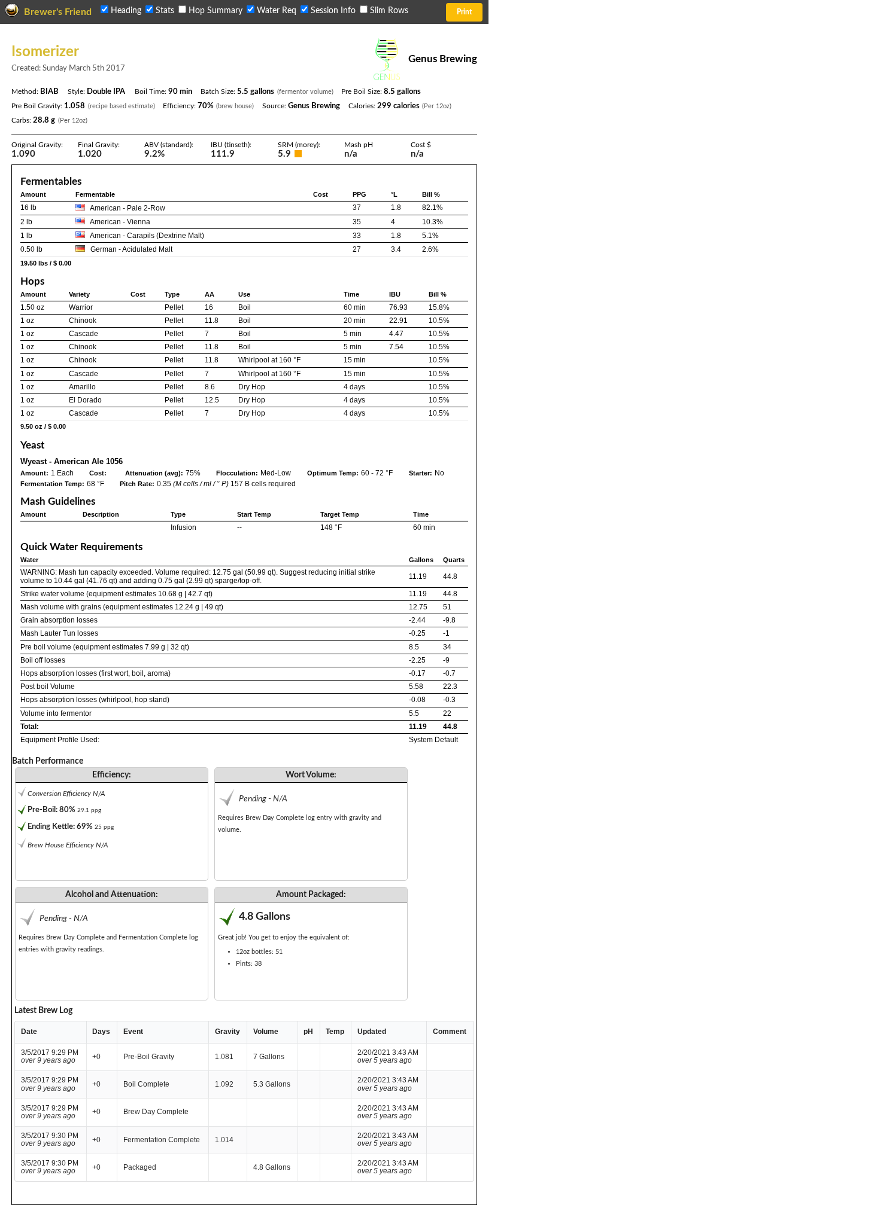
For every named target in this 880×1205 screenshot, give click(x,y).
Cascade (83, 334)
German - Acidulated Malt (131, 249)
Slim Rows (388, 11)
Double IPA (106, 91)
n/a (417, 154)
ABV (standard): (168, 144)
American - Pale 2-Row (127, 208)
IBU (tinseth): (231, 144)
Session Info (333, 11)
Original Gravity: (37, 144)
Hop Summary (215, 11)
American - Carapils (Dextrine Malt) (147, 235)
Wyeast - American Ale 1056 (71, 461)
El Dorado (85, 400)
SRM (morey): (299, 144)
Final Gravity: (99, 144)
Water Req (276, 11)
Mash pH (358, 144)
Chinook (82, 320)
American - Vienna (120, 222)
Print (464, 12)
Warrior (81, 307)
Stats (165, 11)
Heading (126, 11)
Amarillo (82, 387)
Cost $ (421, 144)
